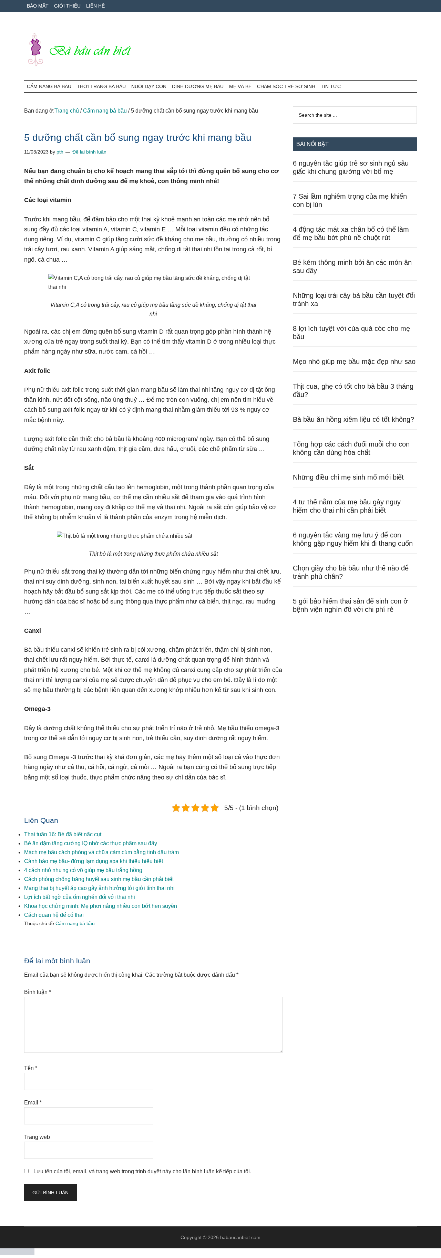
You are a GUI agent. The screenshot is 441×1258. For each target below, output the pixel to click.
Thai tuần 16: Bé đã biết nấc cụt (62, 834)
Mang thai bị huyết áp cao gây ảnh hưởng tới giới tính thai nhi (99, 888)
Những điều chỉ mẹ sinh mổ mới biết (348, 477)
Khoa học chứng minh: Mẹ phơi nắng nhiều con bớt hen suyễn (100, 906)
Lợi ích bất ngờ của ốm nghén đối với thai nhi (79, 897)
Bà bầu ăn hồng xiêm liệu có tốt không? (353, 419)
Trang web (37, 1137)
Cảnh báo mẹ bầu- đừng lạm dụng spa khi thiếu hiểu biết (93, 861)
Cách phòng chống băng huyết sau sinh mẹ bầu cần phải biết (99, 879)
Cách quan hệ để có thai (54, 915)
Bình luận (37, 992)
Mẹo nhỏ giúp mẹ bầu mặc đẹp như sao (354, 361)
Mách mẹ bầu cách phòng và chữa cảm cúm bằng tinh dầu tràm (101, 852)
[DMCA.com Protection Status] (17, 1253)
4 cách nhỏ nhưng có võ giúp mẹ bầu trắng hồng (83, 870)
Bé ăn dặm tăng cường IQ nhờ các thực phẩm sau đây (90, 843)
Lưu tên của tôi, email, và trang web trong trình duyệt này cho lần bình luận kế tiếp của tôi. (142, 1171)
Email (33, 1102)
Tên (30, 1068)
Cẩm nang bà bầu (75, 923)
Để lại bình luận (89, 152)
